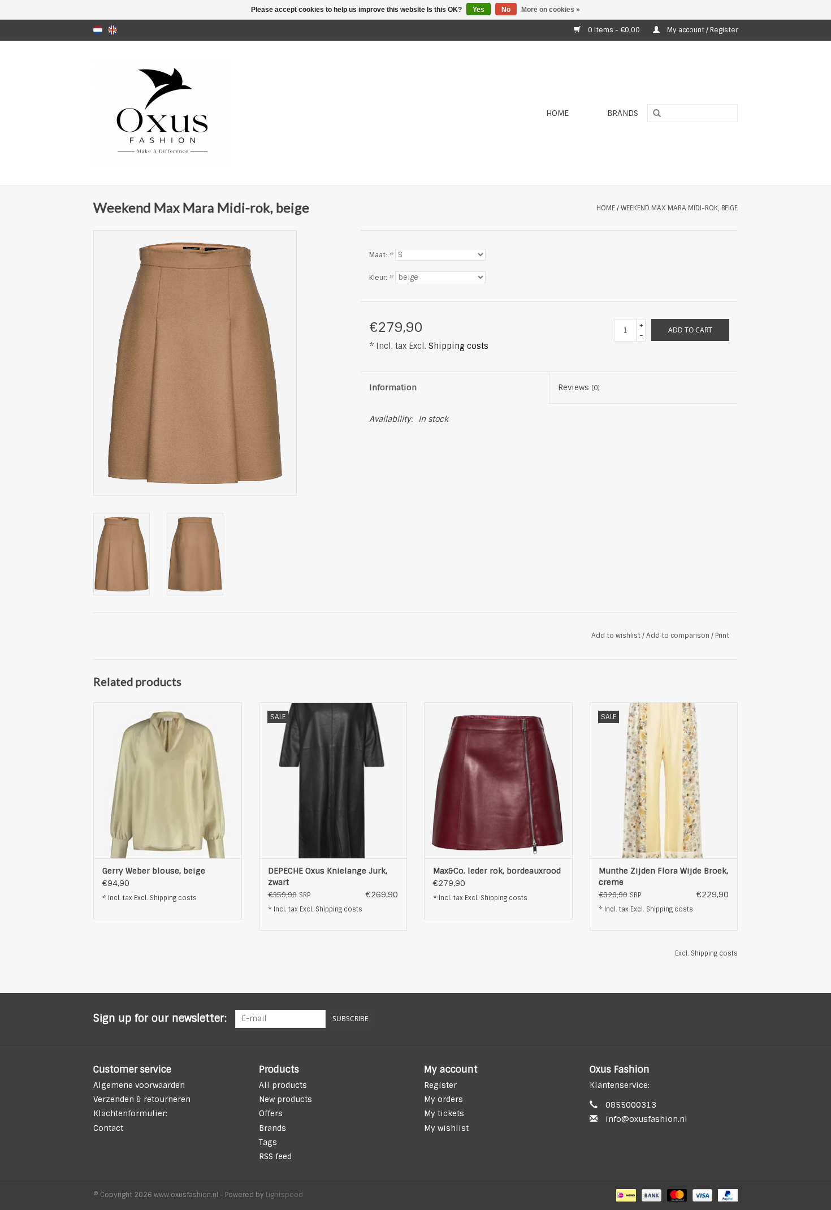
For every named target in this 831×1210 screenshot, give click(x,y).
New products (285, 1099)
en (112, 29)
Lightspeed (284, 1194)
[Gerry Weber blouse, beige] (167, 780)
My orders (443, 1099)
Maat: (381, 255)
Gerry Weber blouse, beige (153, 871)
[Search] (653, 113)
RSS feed (275, 1156)
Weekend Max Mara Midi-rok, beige (679, 208)
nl (97, 29)
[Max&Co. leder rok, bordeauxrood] (498, 780)
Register (440, 1085)
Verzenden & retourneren (142, 1099)
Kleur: (381, 277)
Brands (622, 113)
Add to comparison (678, 635)
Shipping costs (458, 346)
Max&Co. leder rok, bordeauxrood (497, 871)
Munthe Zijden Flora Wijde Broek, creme (663, 876)
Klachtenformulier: (130, 1113)
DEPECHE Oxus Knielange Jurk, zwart (327, 876)
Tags (268, 1142)
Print (722, 635)
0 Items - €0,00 (614, 29)
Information (393, 387)
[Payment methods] (624, 1195)
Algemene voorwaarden (139, 1085)
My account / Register (701, 29)
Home (557, 113)
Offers (271, 1113)
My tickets (444, 1113)
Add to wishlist (615, 635)
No (505, 10)
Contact (108, 1128)
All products (283, 1085)
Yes (478, 10)
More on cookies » (550, 10)
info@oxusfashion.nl (646, 1119)
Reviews (579, 387)
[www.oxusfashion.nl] (227, 113)
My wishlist (446, 1128)
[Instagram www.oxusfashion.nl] (729, 1019)
